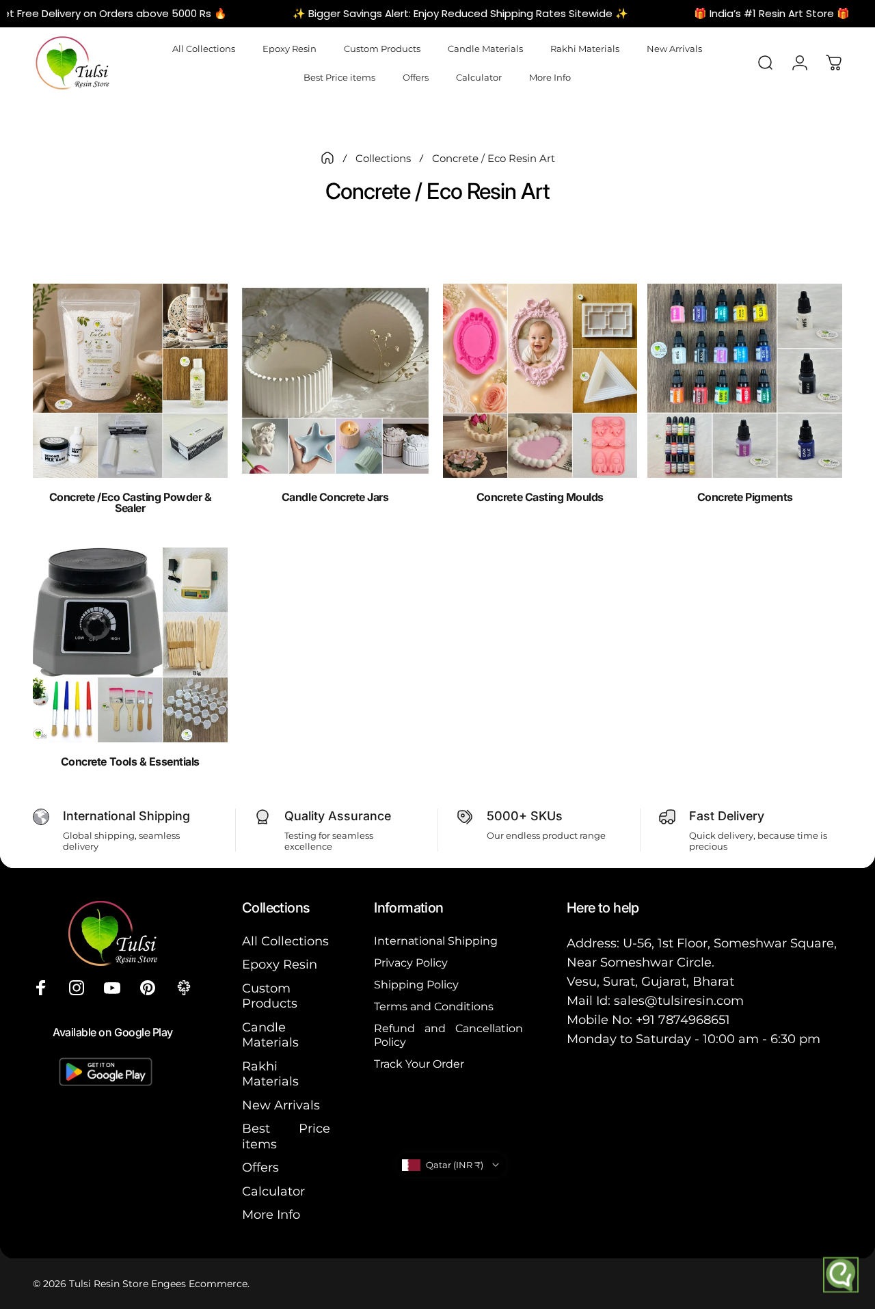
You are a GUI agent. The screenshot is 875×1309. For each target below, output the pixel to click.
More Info (271, 1214)
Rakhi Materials (270, 1074)
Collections (383, 158)
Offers (260, 1167)
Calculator (273, 1191)
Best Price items (286, 1136)
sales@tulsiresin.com (679, 1000)
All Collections (285, 941)
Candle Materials (270, 1035)
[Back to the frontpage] (327, 158)
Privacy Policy (411, 962)
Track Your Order (419, 1063)
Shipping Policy (416, 984)
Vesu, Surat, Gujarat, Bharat (650, 981)
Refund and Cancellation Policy (448, 1035)
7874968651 (694, 1019)
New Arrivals (281, 1105)
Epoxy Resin (279, 964)
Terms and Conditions (434, 1006)
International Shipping (436, 940)
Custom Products (269, 996)
